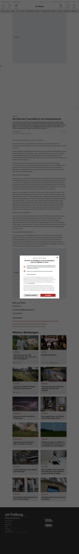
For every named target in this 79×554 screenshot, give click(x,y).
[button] (39, 274)
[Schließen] (57, 257)
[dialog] (39, 277)
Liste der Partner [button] (31, 283)
